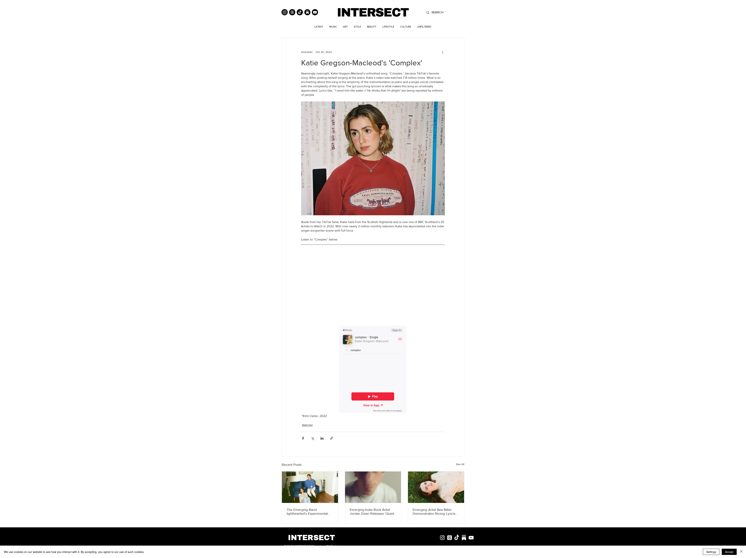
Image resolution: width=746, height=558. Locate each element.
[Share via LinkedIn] (322, 438)
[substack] (464, 538)
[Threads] (292, 12)
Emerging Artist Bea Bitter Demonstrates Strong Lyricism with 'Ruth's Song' (435, 512)
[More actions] (442, 52)
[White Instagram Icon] (442, 538)
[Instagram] (284, 12)
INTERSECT (373, 12)
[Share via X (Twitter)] (312, 438)
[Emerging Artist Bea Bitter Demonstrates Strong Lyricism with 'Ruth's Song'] (436, 487)
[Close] (741, 552)
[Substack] (307, 12)
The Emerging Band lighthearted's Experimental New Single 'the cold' (307, 512)
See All (460, 464)
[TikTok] (300, 12)
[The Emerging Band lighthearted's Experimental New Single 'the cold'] (310, 487)
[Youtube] (315, 12)
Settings (711, 552)
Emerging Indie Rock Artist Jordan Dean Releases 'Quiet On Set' (372, 512)
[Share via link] (331, 438)
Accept (729, 552)
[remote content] (373, 286)
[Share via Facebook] (303, 438)
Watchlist (307, 425)
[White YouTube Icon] (471, 538)
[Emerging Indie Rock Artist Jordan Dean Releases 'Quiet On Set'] (373, 487)
